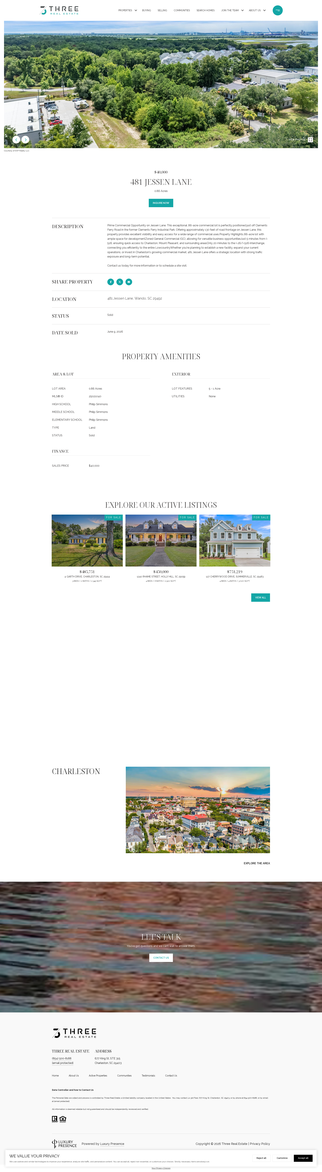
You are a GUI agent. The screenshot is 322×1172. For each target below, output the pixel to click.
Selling (162, 10)
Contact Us (171, 1075)
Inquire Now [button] (161, 203)
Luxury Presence (112, 1144)
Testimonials (148, 1075)
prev (16, 139)
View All (260, 597)
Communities (182, 10)
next (25, 139)
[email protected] (61, 1101)
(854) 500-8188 (61, 1058)
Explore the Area (257, 863)
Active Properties (98, 1075)
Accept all (303, 1158)
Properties (125, 10)
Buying (146, 10)
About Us (255, 10)
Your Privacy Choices (161, 1168)
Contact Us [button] (161, 957)
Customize (282, 1158)
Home (55, 1075)
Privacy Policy (260, 1144)
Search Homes (205, 10)
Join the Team (230, 10)
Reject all (261, 1158)
